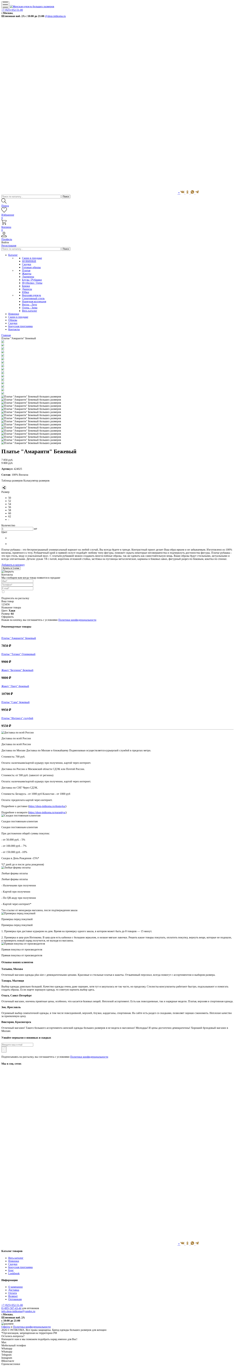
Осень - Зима (29, 307)
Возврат (13, 1296)
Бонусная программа (20, 1267)
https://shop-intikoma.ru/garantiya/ (47, 812)
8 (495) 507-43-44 (11, 1308)
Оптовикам (15, 1299)
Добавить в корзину (13, 564)
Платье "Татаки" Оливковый (18, 654)
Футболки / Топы (32, 282)
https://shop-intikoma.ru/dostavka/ (47, 806)
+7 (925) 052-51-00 (12, 9)
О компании (15, 1286)
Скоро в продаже (32, 258)
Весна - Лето (29, 304)
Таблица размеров (12, 480)
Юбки (25, 292)
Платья (26, 270)
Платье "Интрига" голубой (17, 718)
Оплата (12, 1293)
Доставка (13, 1289)
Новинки (13, 1261)
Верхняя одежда (31, 295)
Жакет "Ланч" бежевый (15, 686)
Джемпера (28, 276)
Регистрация (8, 245)
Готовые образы (31, 267)
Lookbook (14, 1273)
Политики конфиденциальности (77, 619)
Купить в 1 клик (11, 568)
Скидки (26, 264)
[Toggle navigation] (5, 4)
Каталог (13, 254)
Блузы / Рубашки (32, 279)
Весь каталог (29, 310)
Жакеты (26, 273)
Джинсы (27, 289)
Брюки (26, 285)
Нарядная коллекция (34, 301)
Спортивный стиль (33, 298)
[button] (117, 238)
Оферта (5, 1326)
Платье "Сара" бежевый (15, 702)
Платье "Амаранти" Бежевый (18, 638)
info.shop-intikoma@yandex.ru (18, 1311)
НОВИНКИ (29, 261)
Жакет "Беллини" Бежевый (17, 670)
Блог (11, 1270)
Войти (5, 242)
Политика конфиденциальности (32, 1326)
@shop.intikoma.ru (55, 16)
